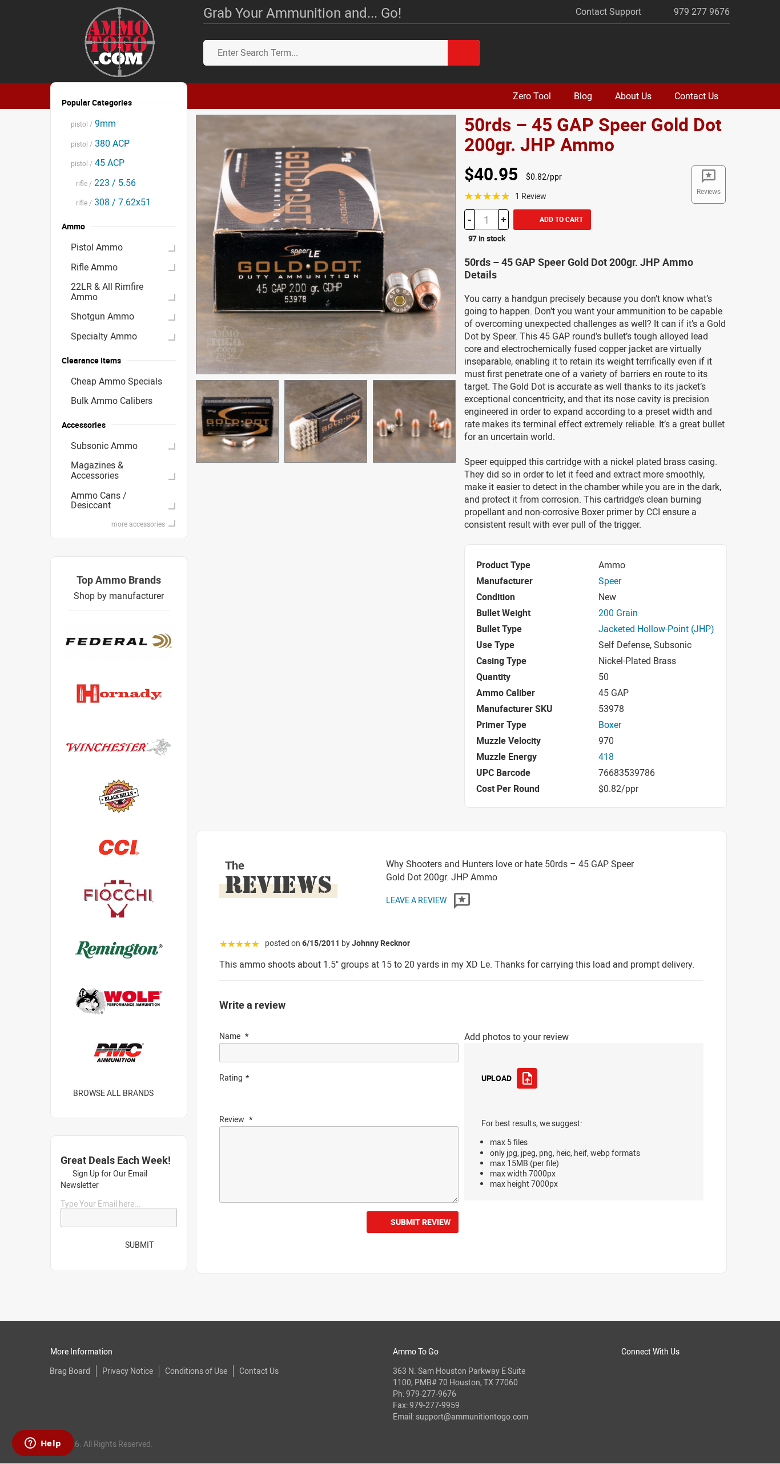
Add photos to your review (516, 1036)
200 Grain (618, 612)
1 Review (530, 196)
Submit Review (421, 1221)
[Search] (464, 53)
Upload (496, 1078)
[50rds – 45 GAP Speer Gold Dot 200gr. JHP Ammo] (326, 243)
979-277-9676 (431, 1393)
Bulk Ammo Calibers (111, 400)
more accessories (138, 523)
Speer (609, 581)
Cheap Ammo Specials (116, 381)
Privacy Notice (127, 1370)
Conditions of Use (196, 1370)
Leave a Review (417, 900)
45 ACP (97, 162)
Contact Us (259, 1370)
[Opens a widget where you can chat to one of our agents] (42, 1444)
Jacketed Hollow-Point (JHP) (656, 628)
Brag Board (70, 1370)
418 (606, 756)
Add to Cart (560, 219)
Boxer (609, 724)
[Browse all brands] (168, 1093)
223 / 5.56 (103, 182)
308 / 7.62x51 (111, 202)
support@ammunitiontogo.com (472, 1416)
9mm (93, 123)
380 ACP (100, 143)
